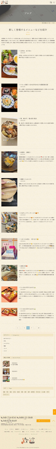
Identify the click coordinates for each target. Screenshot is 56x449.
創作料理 (32, 391)
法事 (29, 391)
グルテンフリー (6, 394)
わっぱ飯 (43, 391)
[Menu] (53, 2)
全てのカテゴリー (7, 338)
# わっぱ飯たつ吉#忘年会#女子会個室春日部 (34, 85)
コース (5, 348)
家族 (22, 391)
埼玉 (7, 391)
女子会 (14, 391)
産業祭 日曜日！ (25, 152)
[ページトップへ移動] (53, 420)
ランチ (5, 351)
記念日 (18, 391)
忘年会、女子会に (25, 51)
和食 (10, 391)
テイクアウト (6, 343)
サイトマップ (34, 434)
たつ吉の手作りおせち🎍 (28, 287)
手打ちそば (38, 391)
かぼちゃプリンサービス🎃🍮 (29, 213)
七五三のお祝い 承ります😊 (29, 239)
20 (38, 327)
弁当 (5, 341)
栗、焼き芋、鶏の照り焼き (28, 118)
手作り (48, 391)
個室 (5, 346)
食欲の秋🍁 (24, 266)
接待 (25, 391)
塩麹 (4, 391)
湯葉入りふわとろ (25, 179)
